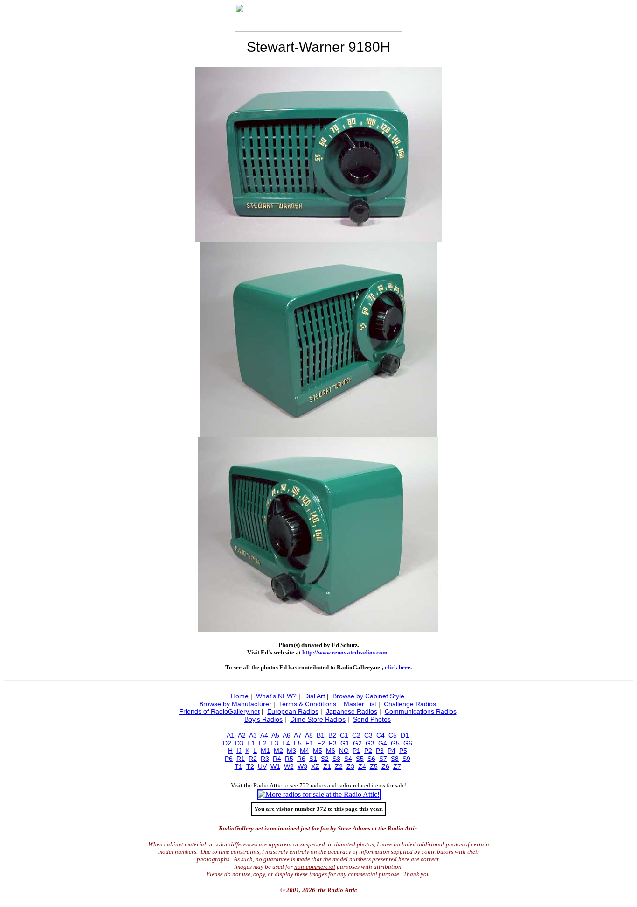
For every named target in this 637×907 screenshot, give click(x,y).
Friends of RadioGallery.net (219, 711)
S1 (313, 758)
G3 (370, 743)
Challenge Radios (410, 704)
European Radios (292, 711)
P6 (229, 758)
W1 (275, 766)
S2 (325, 758)
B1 (321, 735)
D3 (239, 743)
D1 (405, 735)
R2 (253, 758)
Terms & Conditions (307, 704)
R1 (240, 758)
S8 (395, 758)
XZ (315, 766)
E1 (251, 743)
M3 (291, 750)
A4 (264, 735)
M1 (265, 750)
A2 (242, 735)
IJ (239, 750)
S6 (371, 758)
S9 (406, 758)
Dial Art (314, 696)
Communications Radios (421, 711)
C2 (356, 735)
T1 (238, 766)
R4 (277, 758)
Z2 (339, 766)
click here (397, 667)
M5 (317, 750)
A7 (298, 735)
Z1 (327, 766)
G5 (395, 743)
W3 (302, 766)
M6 (330, 750)
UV (262, 766)
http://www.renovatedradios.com (345, 652)
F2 (321, 743)
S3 (336, 758)
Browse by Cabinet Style (368, 696)
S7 (383, 758)
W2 (289, 766)
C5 (392, 735)
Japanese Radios (351, 711)
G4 (382, 743)
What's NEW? (276, 696)
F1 (309, 743)
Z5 (374, 766)
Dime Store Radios (318, 719)
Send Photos (372, 719)
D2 (227, 743)
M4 (304, 750)
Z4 (362, 766)
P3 (380, 750)
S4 (348, 758)
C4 (380, 735)
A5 (275, 735)
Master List (360, 704)
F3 (333, 743)
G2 (357, 743)
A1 (231, 735)
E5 (298, 743)
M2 (278, 750)
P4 (391, 750)
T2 (250, 766)
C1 (344, 735)
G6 (407, 743)
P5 (403, 750)
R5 (289, 758)
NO (344, 750)
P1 (356, 750)
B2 (332, 735)
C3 (368, 735)
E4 (286, 743)
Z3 (350, 766)
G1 (344, 743)
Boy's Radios (263, 719)
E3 (274, 743)
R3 (265, 758)
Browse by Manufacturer (235, 704)
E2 (263, 743)
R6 (301, 758)
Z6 (385, 766)
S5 (360, 758)
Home (240, 696)
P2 (368, 750)
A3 (253, 735)
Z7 (397, 766)
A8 (309, 735)
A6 (287, 735)
